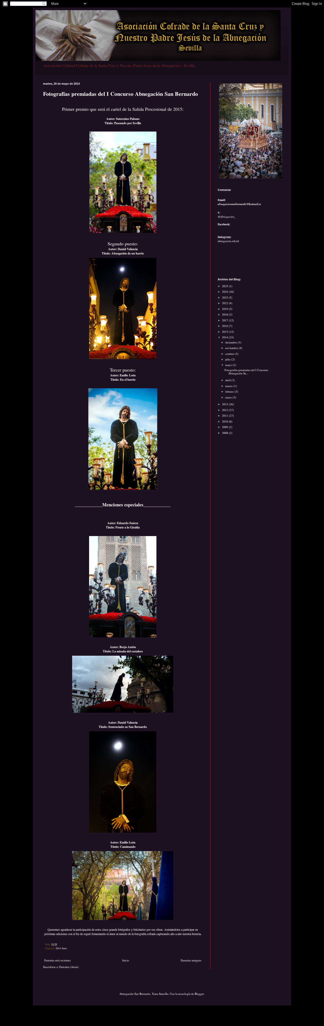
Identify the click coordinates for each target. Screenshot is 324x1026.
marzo (229, 386)
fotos (64, 948)
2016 (225, 326)
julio (228, 359)
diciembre (231, 342)
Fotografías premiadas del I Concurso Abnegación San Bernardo (120, 93)
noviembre (232, 348)
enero (229, 397)
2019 (225, 309)
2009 (225, 427)
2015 (225, 332)
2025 (225, 286)
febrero (230, 391)
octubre (230, 354)
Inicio (125, 960)
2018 (225, 314)
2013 (225, 404)
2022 (225, 303)
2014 (58, 948)
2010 (225, 421)
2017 (225, 320)
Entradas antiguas (191, 960)
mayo (229, 365)
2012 (225, 410)
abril (228, 380)
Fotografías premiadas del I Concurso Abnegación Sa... (246, 371)
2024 (225, 292)
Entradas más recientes (57, 960)
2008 (225, 433)
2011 (225, 415)
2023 (225, 297)
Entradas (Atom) (69, 967)
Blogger (199, 994)
